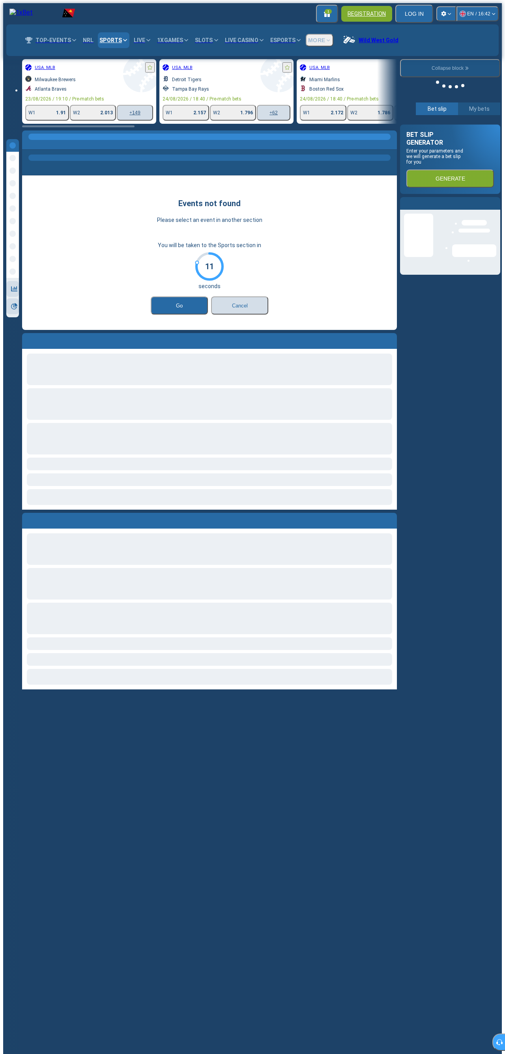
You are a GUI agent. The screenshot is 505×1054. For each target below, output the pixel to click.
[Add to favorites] (150, 67)
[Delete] (389, 519)
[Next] (46, 519)
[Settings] (446, 13)
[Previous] (28, 519)
